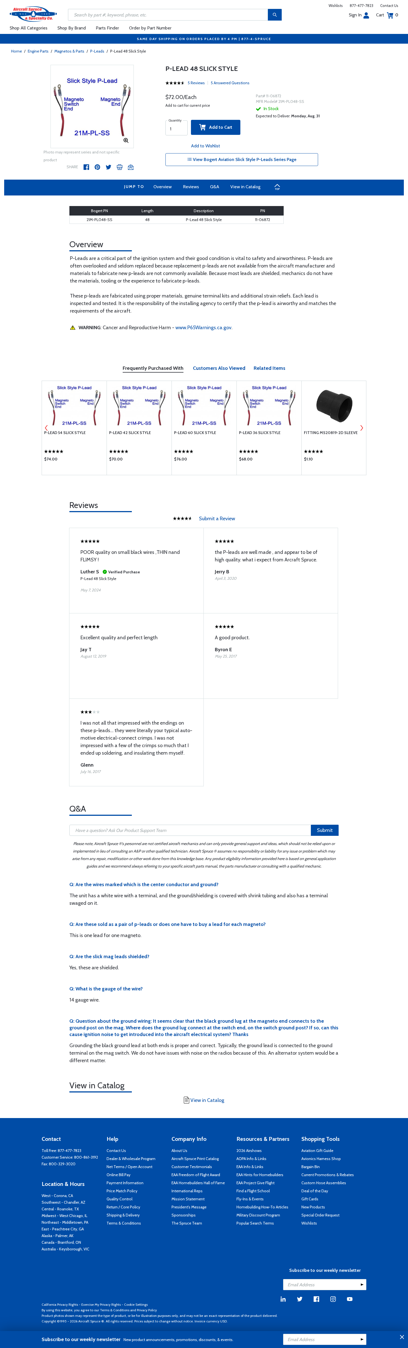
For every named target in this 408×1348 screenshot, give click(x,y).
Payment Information (125, 1182)
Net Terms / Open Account (129, 1166)
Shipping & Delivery (123, 1215)
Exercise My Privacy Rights (101, 1304)
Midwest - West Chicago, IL (64, 1215)
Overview (162, 186)
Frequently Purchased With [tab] (153, 368)
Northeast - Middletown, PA (65, 1222)
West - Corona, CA (57, 1195)
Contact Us (389, 5)
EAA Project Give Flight (255, 1182)
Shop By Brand (71, 28)
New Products (313, 1207)
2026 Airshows (249, 1150)
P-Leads (97, 51)
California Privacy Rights (60, 1304)
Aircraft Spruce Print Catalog (195, 1158)
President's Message (189, 1207)
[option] (92, 106)
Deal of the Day (314, 1190)
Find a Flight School (253, 1190)
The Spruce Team (187, 1223)
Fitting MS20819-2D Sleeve (331, 432)
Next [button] (361, 427)
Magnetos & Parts (69, 51)
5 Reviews (196, 83)
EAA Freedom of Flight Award (196, 1174)
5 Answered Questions (230, 83)
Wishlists (336, 5)
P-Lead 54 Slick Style (65, 432)
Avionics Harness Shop (321, 1158)
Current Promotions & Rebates (327, 1174)
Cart (387, 15)
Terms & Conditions (124, 1223)
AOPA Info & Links (251, 1158)
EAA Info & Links (249, 1166)
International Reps (187, 1190)
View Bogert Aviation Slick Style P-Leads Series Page (244, 159)
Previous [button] (46, 427)
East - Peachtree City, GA (63, 1228)
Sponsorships (184, 1215)
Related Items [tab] (269, 368)
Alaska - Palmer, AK (58, 1235)
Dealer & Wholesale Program (131, 1158)
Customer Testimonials (192, 1166)
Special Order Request (320, 1215)
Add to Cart (219, 127)
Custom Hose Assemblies (323, 1182)
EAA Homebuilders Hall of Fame (198, 1182)
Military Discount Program (258, 1215)
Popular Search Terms (255, 1223)
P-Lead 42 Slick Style (130, 432)
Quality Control (119, 1198)
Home (16, 51)
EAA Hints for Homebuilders (259, 1174)
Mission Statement (188, 1198)
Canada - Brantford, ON (61, 1242)
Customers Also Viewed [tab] (219, 368)
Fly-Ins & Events (250, 1198)
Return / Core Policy (123, 1207)
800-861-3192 (86, 1157)
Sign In (355, 15)
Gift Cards (309, 1198)
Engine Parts (38, 51)
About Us (179, 1150)
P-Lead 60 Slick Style (195, 432)
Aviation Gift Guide (317, 1150)
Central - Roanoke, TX (60, 1208)
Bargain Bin (310, 1166)
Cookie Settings (136, 1304)
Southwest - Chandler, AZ (63, 1202)
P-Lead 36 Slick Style (260, 432)
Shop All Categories (28, 28)
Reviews (191, 186)
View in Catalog (245, 186)
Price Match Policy (122, 1190)
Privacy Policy (147, 1310)
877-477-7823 (361, 5)
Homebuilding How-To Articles (262, 1207)
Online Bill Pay (118, 1174)
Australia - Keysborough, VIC (65, 1249)
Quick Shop (74, 460)
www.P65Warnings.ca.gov (203, 327)
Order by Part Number (150, 28)
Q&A (214, 186)
